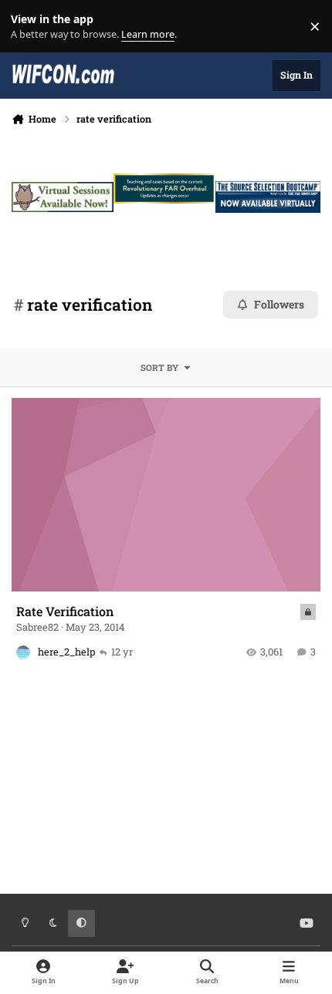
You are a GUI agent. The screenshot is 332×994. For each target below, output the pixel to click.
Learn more (29, 26)
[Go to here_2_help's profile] (23, 652)
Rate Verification (64, 611)
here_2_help (67, 651)
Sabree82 (37, 627)
